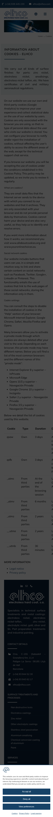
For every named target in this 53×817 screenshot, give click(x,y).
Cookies (15, 813)
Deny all (26, 799)
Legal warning (36, 813)
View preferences (26, 806)
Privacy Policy (24, 813)
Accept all (26, 791)
